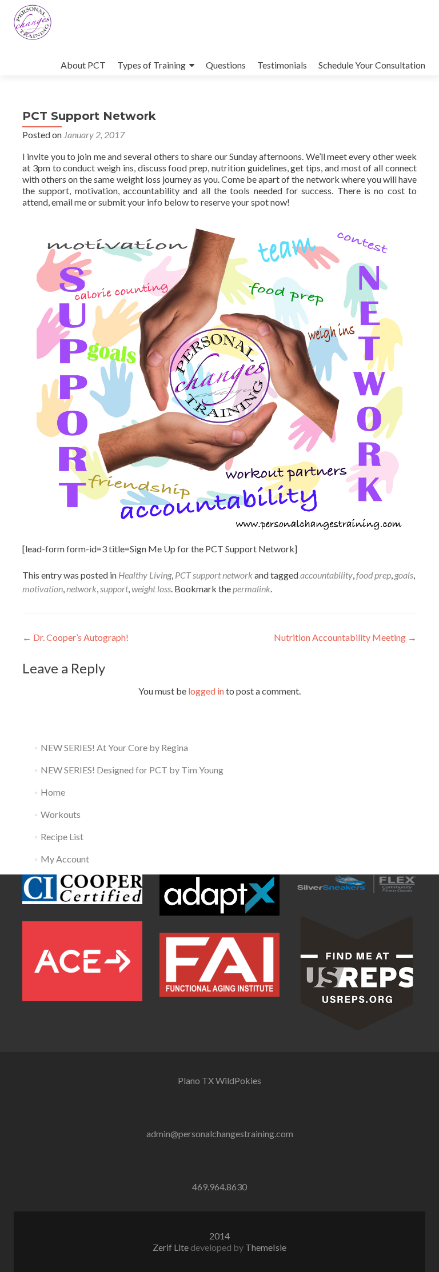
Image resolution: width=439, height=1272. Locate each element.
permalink (251, 588)
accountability (326, 574)
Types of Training (151, 64)
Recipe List (62, 836)
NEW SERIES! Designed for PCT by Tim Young (132, 769)
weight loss (151, 588)
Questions (226, 64)
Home (53, 792)
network (81, 588)
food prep (373, 574)
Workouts (61, 814)
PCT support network (214, 574)
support (114, 588)
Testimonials (282, 64)
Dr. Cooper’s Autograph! (75, 637)
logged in (206, 690)
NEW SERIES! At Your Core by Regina (114, 747)
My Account (65, 858)
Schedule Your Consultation (371, 64)
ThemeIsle (265, 1247)
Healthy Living (144, 574)
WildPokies (238, 1080)
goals (403, 574)
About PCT (83, 64)
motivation (42, 588)
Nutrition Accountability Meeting (345, 637)
